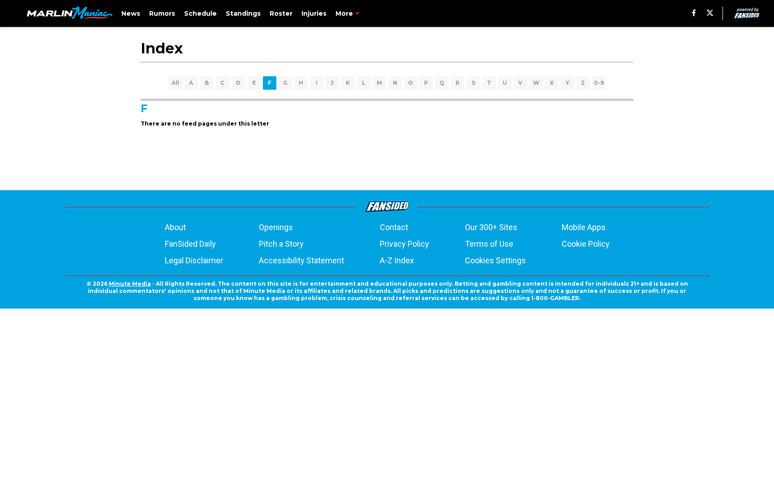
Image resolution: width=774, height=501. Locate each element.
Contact (394, 227)
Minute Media (130, 283)
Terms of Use (489, 243)
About (175, 227)
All (175, 82)
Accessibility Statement (301, 260)
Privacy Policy (404, 243)
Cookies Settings (495, 260)
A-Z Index (397, 260)
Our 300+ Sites (491, 227)
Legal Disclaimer (194, 260)
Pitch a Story (281, 243)
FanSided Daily (190, 243)
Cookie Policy (586, 243)
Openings (276, 227)
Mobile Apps (584, 227)
